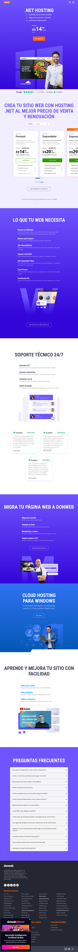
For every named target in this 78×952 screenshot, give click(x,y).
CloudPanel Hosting (61, 898)
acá (55, 199)
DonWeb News (54, 927)
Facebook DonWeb (5, 885)
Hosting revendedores (26, 905)
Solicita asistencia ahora (39, 548)
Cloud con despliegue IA (27, 910)
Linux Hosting (24, 901)
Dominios (6, 894)
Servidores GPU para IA (63, 910)
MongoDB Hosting (61, 894)
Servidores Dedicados (62, 905)
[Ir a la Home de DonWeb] (7, 2)
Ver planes (39, 39)
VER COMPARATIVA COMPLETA (39, 189)
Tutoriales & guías (31, 937)
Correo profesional (8, 896)
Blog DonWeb (54, 925)
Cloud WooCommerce (26, 898)
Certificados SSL (8, 898)
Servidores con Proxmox (63, 908)
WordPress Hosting (8, 915)
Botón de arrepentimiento (33, 934)
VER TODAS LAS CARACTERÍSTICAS (39, 325)
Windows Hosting (25, 903)
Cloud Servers (24, 908)
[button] (37, 178)
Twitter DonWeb (8, 885)
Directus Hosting (43, 910)
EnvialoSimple (7, 905)
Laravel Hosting (42, 894)
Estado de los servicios (33, 932)
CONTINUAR (25, 160)
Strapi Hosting (42, 913)
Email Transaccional (9, 901)
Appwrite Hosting (43, 901)
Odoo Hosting (42, 915)
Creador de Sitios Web (9, 908)
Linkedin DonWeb (17, 885)
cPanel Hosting (60, 896)
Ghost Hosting (42, 908)
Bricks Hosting (24, 894)
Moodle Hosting (43, 917)
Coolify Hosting (42, 905)
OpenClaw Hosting (44, 898)
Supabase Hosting (43, 903)
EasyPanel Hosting (61, 901)
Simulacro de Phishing (62, 915)
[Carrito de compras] (70, 2)
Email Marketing (8, 903)
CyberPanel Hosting (61, 903)
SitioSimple (6, 910)
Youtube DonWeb (11, 885)
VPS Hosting (24, 913)
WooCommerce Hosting (27, 896)
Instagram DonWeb (14, 885)
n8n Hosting (42, 896)
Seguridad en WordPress (57, 930)
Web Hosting (7, 913)
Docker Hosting (25, 915)
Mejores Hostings (61, 913)
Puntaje (40, 92)
